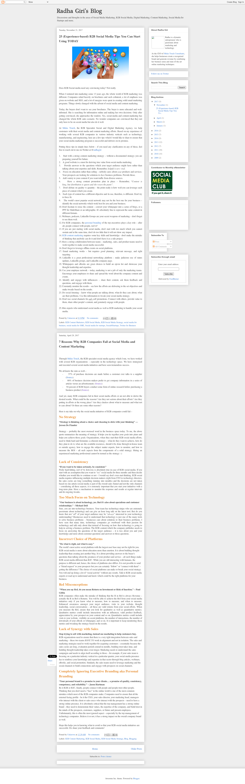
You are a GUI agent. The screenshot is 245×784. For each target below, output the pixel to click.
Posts (157, 241)
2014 (156, 138)
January (160, 125)
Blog (126, 738)
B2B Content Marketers (74, 322)
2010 (156, 153)
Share (50, 660)
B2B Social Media (92, 322)
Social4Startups (112, 325)
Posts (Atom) (106, 756)
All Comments (161, 246)
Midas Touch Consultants (174, 53)
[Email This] (104, 318)
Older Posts (136, 748)
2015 (156, 134)
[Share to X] (109, 318)
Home (95, 748)
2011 (156, 150)
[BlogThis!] (107, 318)
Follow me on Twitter (160, 73)
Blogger (136, 778)
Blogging (133, 738)
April (159, 118)
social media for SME (75, 325)
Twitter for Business (128, 325)
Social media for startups (95, 325)
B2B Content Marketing (75, 738)
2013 (156, 142)
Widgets (52, 664)
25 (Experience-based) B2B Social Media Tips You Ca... (167, 110)
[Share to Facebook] (112, 318)
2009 (156, 157)
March (159, 121)
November (161, 105)
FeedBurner (174, 278)
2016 (156, 130)
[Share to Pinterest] (115, 318)
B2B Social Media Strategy (112, 322)
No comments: (93, 318)
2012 (156, 146)
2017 (156, 101)
